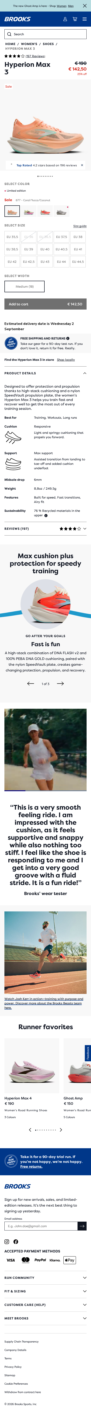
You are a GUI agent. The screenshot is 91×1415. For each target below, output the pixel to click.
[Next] (60, 684)
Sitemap (9, 1375)
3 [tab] (39, 1130)
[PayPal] (40, 1260)
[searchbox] (49, 34)
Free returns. (31, 1166)
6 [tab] (46, 1130)
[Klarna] (55, 1260)
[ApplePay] (69, 1260)
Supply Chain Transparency (21, 1341)
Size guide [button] (80, 226)
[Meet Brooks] (45, 1318)
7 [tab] (48, 1130)
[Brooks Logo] (45, 1187)
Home (10, 44)
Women (61, 6)
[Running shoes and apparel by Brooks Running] (17, 19)
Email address (13, 1218)
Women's (29, 44)
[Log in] (65, 19)
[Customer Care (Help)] (45, 1304)
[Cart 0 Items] (75, 19)
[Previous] (30, 684)
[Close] (85, 6)
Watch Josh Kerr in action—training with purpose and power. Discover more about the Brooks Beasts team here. (43, 1003)
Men (71, 6)
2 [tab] (37, 1130)
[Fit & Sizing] (45, 1291)
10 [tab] (55, 1130)
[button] (45, 125)
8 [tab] (50, 1130)
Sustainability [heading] (15, 510)
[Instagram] (6, 1241)
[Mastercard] (25, 1260)
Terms (7, 1358)
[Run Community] (45, 1277)
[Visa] (10, 1260)
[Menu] (84, 19)
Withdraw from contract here (22, 1392)
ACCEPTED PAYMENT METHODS (32, 1251)
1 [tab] (35, 1130)
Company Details (15, 1350)
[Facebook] (15, 1241)
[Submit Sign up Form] (82, 1226)
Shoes (48, 44)
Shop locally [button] (66, 359)
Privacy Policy (13, 1366)
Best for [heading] (10, 417)
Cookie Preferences (16, 1383)
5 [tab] (44, 1130)
